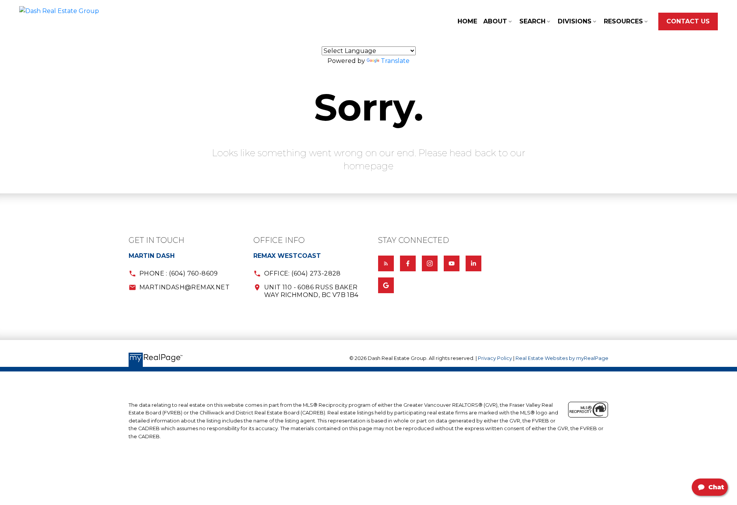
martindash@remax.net (184, 287)
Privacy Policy (495, 358)
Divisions (575, 21)
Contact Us (688, 21)
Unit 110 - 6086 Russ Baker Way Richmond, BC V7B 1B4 (311, 291)
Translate (395, 60)
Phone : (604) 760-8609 (178, 273)
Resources (623, 21)
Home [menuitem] (467, 21)
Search (532, 21)
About (495, 21)
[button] (688, 21)
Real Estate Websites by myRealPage (562, 358)
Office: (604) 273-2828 (302, 273)
